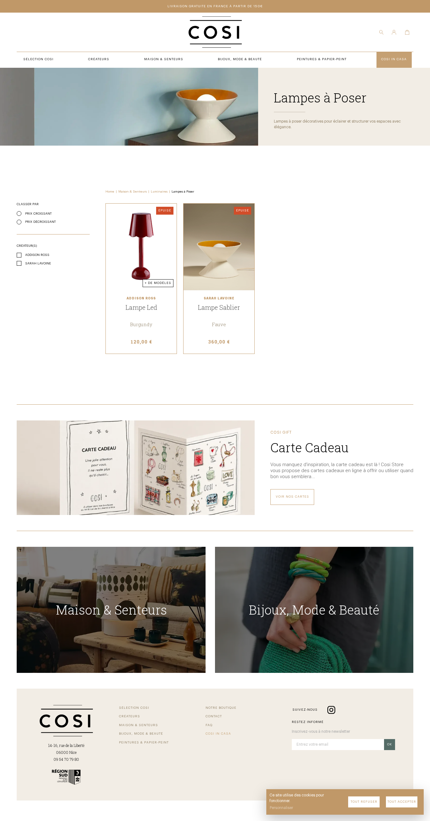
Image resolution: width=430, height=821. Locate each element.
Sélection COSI (134, 707)
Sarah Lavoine (38, 263)
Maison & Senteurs (132, 191)
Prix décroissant (40, 221)
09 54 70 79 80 (66, 759)
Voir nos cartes (292, 496)
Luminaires (159, 191)
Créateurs (129, 716)
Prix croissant (38, 213)
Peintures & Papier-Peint (144, 742)
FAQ (209, 725)
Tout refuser (364, 801)
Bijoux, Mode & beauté (141, 733)
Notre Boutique (221, 707)
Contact (214, 716)
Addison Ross (37, 255)
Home (109, 191)
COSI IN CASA (218, 733)
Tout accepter (402, 801)
